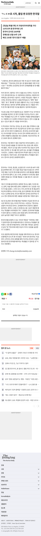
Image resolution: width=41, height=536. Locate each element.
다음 (38, 406)
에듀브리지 (4, 500)
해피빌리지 (4, 516)
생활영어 (3, 504)
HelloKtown (5, 488)
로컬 (37, 348)
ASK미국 (4, 485)
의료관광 (3, 512)
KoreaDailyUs (5, 496)
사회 (2, 469)
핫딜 (2, 492)
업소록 (3, 508)
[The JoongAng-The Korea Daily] (8, 457)
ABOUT (3, 520)
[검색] (36, 3)
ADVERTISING (9, 520)
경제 (2, 473)
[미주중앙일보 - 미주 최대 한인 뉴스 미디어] (7, 3)
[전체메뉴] (39, 3)
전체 (31, 348)
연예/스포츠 (4, 481)
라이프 (3, 477)
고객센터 (9, 523)
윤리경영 (3, 523)
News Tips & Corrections (18, 523)
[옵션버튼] (38, 18)
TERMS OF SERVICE (30, 520)
